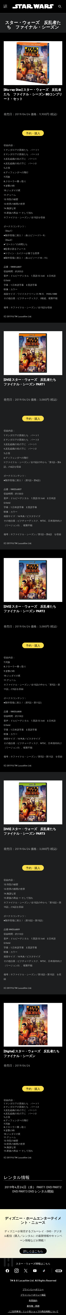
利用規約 (33, 1300)
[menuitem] (5, 6)
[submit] (59, 6)
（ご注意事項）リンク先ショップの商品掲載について (33, 1311)
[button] (33, 1251)
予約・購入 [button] (33, 133)
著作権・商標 (33, 1306)
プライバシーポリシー (33, 1289)
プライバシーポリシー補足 (33, 1295)
